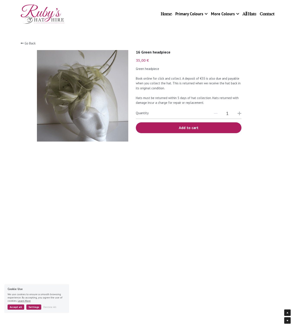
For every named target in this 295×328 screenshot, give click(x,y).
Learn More (24, 300)
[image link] (42, 14)
